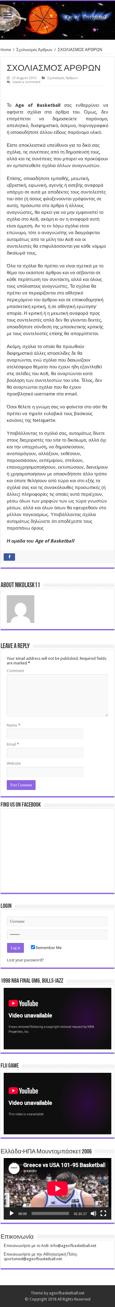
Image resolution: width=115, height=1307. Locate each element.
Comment (15, 670)
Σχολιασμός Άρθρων (34, 49)
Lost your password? (25, 960)
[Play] (12, 1213)
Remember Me (48, 947)
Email (13, 744)
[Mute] (93, 1213)
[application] (57, 1018)
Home (6, 49)
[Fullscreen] (103, 1213)
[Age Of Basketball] (57, 20)
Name (13, 725)
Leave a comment (26, 82)
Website (14, 763)
